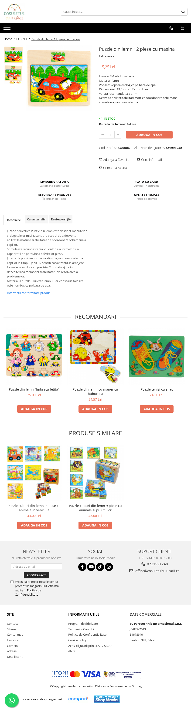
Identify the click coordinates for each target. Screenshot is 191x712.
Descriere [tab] (14, 220)
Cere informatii (151, 159)
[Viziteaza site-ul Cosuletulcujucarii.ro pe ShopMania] (107, 699)
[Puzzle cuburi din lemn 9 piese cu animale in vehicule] (34, 473)
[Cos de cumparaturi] (182, 28)
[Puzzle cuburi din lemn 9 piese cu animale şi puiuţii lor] (95, 473)
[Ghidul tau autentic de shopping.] (78, 699)
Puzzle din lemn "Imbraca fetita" (34, 389)
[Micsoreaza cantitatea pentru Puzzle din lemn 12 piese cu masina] (102, 134)
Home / (9, 39)
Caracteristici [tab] (36, 219)
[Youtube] (91, 567)
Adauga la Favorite (115, 159)
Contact (12, 623)
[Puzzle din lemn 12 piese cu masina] (59, 78)
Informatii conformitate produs (28, 293)
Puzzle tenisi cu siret (157, 389)
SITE (10, 614)
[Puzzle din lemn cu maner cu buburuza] (95, 356)
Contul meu (15, 634)
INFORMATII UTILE (83, 614)
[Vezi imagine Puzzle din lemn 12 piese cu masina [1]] (13, 74)
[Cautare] (183, 12)
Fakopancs (106, 56)
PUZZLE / (23, 39)
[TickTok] (100, 567)
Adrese (12, 651)
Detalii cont (15, 657)
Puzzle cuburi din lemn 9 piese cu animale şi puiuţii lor (95, 507)
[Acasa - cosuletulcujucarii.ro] (26, 11)
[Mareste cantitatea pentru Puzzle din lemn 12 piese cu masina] (117, 134)
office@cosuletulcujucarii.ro (157, 570)
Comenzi (13, 646)
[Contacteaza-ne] (171, 28)
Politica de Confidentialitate (28, 592)
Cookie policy (77, 640)
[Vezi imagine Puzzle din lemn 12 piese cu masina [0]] (13, 54)
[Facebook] (82, 567)
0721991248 (157, 564)
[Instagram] (109, 567)
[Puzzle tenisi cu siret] (156, 356)
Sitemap (12, 629)
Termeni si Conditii (81, 629)
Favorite (12, 640)
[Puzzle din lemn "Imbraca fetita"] (34, 356)
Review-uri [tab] (61, 219)
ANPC (72, 651)
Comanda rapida (114, 167)
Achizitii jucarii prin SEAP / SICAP (90, 646)
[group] (59, 78)
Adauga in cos (149, 134)
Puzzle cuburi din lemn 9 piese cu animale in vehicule (34, 507)
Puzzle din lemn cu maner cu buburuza (95, 391)
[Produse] (7, 29)
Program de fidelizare (83, 623)
